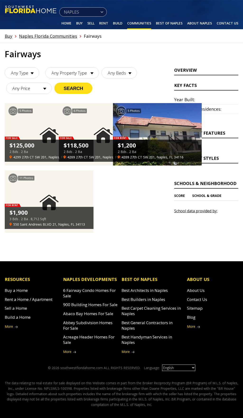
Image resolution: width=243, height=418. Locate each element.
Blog (191, 317)
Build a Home (18, 317)
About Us (196, 290)
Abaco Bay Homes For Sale (88, 313)
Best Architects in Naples (145, 290)
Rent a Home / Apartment (28, 299)
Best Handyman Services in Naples (147, 339)
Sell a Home (16, 308)
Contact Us (227, 23)
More (9, 326)
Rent (103, 23)
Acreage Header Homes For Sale (89, 339)
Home (66, 23)
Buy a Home (16, 290)
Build (117, 23)
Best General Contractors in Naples (147, 325)
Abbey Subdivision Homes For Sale (87, 325)
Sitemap (195, 308)
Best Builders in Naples (143, 299)
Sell (90, 23)
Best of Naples (169, 23)
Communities (139, 23)
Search (73, 88)
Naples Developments (90, 279)
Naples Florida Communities (48, 36)
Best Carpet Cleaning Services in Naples (151, 310)
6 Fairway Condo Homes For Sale (89, 293)
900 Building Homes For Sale (90, 304)
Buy (79, 23)
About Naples (199, 23)
